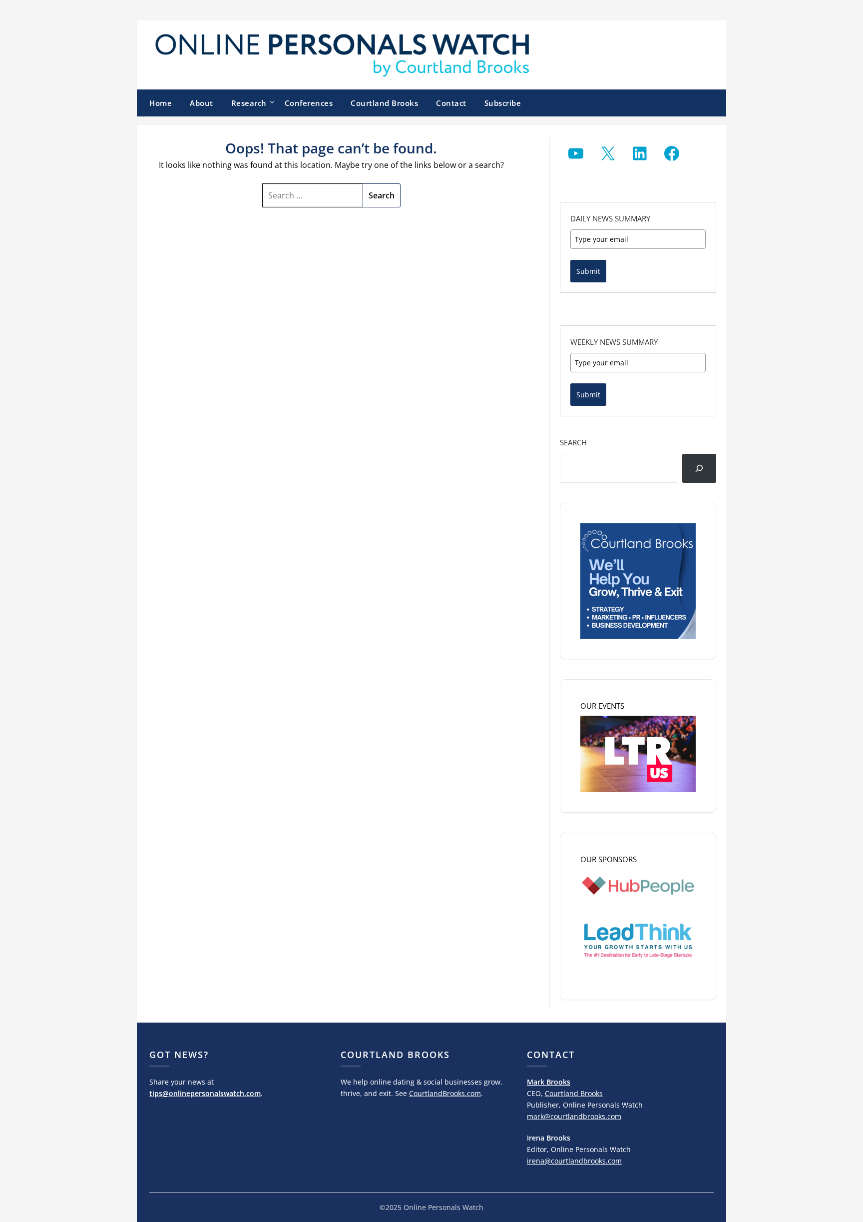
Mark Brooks (548, 1082)
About (201, 103)
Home (160, 103)
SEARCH (573, 442)
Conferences (309, 103)
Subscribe (502, 103)
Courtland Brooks (384, 103)
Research (249, 103)
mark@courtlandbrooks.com (574, 1116)
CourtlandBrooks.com (445, 1093)
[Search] (699, 468)
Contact (451, 103)
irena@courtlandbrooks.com (574, 1161)
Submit (588, 271)
